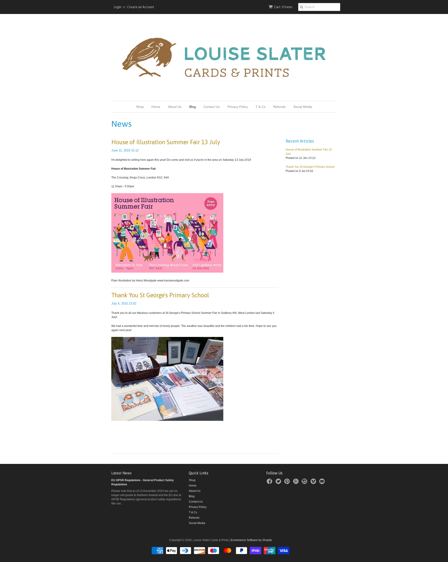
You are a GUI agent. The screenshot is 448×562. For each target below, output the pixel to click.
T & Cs (261, 107)
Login (117, 7)
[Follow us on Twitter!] (279, 483)
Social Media (302, 107)
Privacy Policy (238, 107)
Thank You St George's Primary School (160, 295)
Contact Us (211, 107)
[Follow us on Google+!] (296, 483)
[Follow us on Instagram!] (305, 483)
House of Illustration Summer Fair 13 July (165, 142)
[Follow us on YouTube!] (322, 483)
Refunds (279, 107)
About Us (175, 107)
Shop (140, 107)
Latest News (121, 473)
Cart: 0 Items (283, 7)
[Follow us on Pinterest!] (287, 483)
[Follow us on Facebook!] (270, 483)
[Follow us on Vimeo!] (314, 483)
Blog (192, 107)
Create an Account (140, 7)
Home (155, 107)
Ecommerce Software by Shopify (251, 540)
